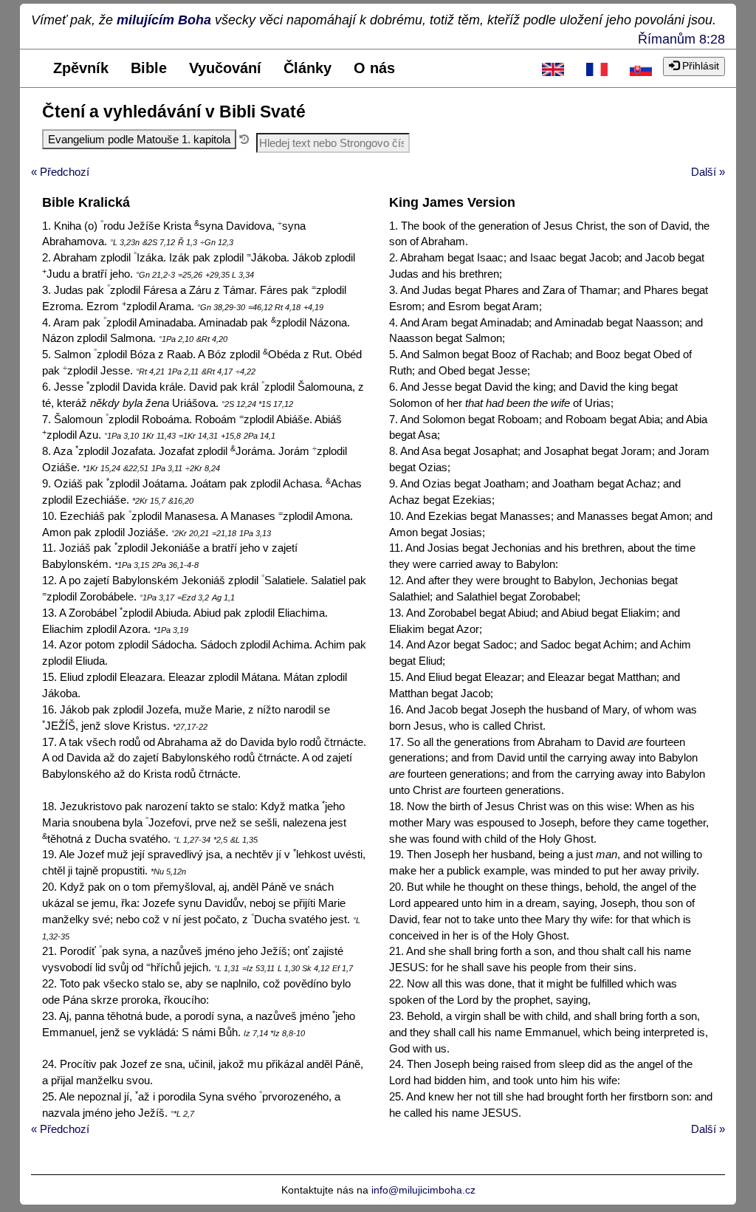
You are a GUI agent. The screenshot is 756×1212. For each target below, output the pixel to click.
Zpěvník (81, 68)
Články (307, 68)
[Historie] (244, 139)
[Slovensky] (641, 67)
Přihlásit (699, 66)
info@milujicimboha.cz (423, 1190)
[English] (553, 67)
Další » (708, 171)
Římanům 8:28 (681, 39)
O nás (374, 68)
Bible (149, 68)
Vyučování (225, 68)
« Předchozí (60, 171)
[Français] (597, 67)
